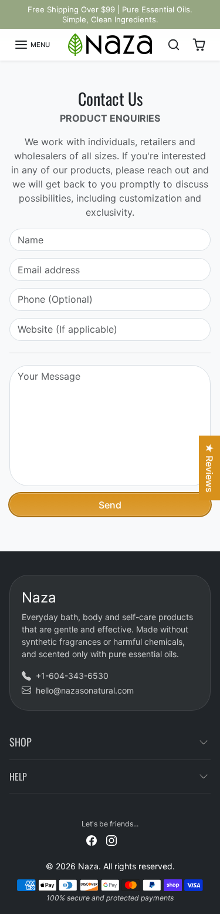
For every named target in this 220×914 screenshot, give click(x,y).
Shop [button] (20, 741)
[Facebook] (91, 840)
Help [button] (18, 776)
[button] (32, 44)
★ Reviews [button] (209, 468)
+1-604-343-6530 (72, 676)
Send (110, 505)
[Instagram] (111, 840)
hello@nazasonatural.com (85, 690)
